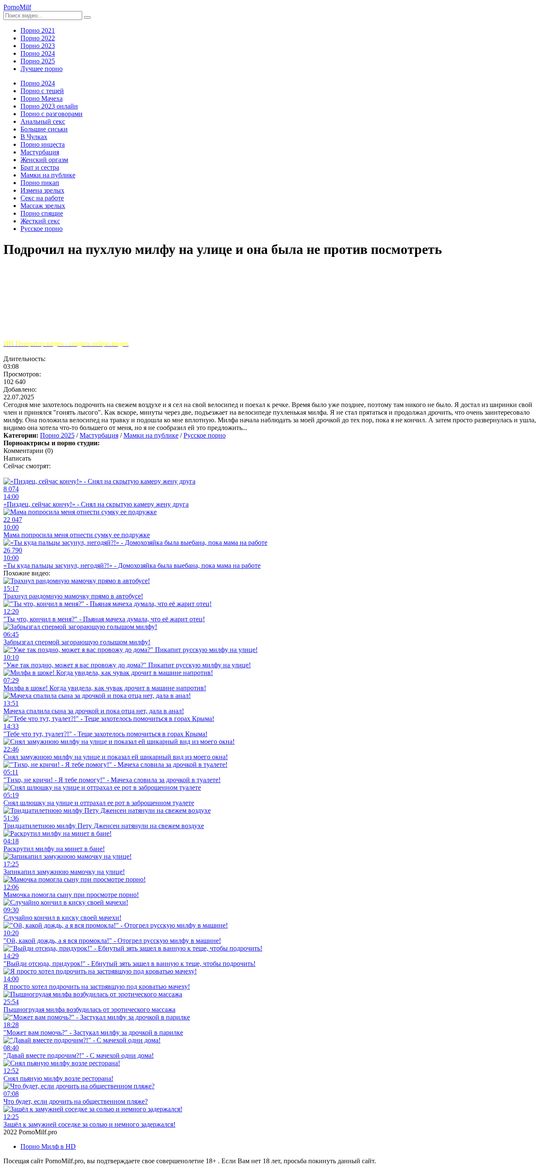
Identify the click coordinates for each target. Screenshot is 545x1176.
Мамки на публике (150, 435)
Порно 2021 (37, 30)
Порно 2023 (37, 45)
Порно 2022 (37, 38)
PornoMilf (17, 7)
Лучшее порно (41, 68)
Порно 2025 (37, 61)
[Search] (87, 17)
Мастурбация (99, 435)
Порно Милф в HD (48, 1146)
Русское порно (205, 435)
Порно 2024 (37, 53)
